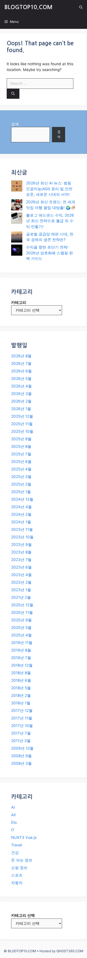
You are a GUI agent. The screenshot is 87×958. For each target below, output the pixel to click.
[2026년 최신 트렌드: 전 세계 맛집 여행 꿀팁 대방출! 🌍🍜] (16, 205)
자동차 (17, 883)
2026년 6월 (21, 371)
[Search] (13, 94)
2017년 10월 (22, 725)
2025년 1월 (21, 492)
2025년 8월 (21, 446)
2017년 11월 (21, 718)
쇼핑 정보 (19, 867)
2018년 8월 (21, 673)
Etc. (14, 822)
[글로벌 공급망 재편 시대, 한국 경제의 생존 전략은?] (16, 237)
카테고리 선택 (23, 915)
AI (13, 807)
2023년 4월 (21, 575)
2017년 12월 (22, 710)
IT (12, 830)
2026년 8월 (21, 356)
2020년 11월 (22, 612)
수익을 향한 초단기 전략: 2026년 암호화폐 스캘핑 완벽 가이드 (49, 253)
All (13, 815)
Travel (16, 845)
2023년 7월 (21, 559)
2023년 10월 (22, 537)
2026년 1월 (21, 409)
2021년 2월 (21, 597)
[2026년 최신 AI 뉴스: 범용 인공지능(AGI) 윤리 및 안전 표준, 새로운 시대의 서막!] (16, 186)
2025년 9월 (21, 439)
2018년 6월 (21, 680)
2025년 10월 (22, 431)
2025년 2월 (21, 484)
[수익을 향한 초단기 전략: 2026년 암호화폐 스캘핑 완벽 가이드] (16, 251)
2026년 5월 (21, 378)
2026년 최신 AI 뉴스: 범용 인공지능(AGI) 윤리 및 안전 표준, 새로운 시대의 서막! (49, 189)
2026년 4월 (21, 386)
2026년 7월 (21, 363)
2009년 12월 (22, 748)
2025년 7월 (21, 454)
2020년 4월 (21, 635)
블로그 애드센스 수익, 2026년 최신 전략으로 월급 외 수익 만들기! (50, 221)
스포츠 (17, 875)
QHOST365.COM (69, 951)
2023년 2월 (21, 582)
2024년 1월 (21, 522)
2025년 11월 (22, 424)
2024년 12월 (22, 499)
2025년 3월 (21, 476)
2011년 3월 (21, 741)
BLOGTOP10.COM (28, 7)
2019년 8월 (21, 650)
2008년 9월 (21, 756)
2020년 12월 (22, 605)
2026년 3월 (21, 393)
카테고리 (18, 302)
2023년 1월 (21, 590)
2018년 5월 (21, 688)
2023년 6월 (21, 567)
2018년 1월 (20, 703)
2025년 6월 (21, 461)
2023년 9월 (21, 544)
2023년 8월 (21, 552)
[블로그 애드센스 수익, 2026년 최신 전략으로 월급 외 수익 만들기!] (16, 219)
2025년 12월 (22, 416)
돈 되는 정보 (21, 860)
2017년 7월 (21, 733)
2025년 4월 (21, 469)
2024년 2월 (21, 514)
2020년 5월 (21, 627)
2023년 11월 (22, 529)
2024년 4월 (21, 507)
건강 (15, 852)
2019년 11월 (21, 642)
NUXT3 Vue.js (24, 837)
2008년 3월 (21, 763)
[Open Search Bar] (81, 7)
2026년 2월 (21, 401)
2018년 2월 (21, 695)
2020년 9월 (21, 620)
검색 (15, 124)
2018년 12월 (22, 665)
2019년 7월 (21, 658)
